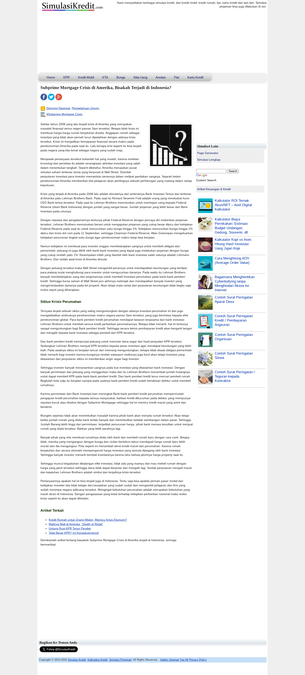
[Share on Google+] (58, 99)
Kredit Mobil (86, 77)
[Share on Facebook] (43, 99)
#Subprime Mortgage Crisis (64, 114)
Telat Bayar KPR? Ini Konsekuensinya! (74, 532)
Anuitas (161, 77)
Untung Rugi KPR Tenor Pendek (70, 528)
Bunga (120, 77)
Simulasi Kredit (77, 659)
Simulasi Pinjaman (120, 659)
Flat (176, 77)
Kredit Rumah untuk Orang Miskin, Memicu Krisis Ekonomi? (88, 519)
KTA (105, 77)
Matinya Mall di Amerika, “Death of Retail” (76, 524)
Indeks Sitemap (169, 659)
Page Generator (207, 153)
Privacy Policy (198, 659)
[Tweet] (51, 99)
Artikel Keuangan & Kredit (214, 189)
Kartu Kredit (195, 77)
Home (51, 77)
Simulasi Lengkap (208, 159)
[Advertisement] (152, 42)
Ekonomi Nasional (58, 108)
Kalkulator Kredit (97, 659)
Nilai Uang (140, 77)
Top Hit (184, 659)
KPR (66, 77)
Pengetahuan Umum (85, 108)
